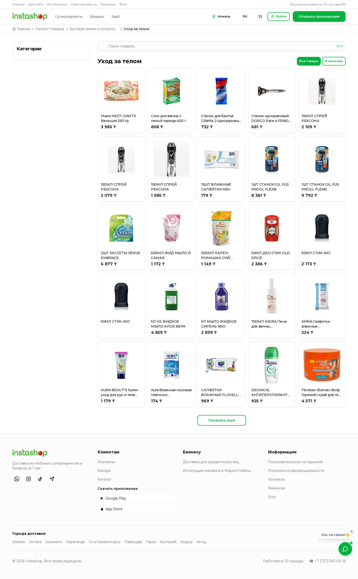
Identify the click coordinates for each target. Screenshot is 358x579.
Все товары (308, 61)
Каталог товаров (50, 29)
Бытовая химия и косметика (94, 29)
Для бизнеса (57, 4)
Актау (202, 542)
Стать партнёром (84, 4)
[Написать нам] (345, 549)
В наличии (334, 61)
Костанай (168, 542)
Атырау (186, 542)
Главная (18, 4)
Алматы (18, 542)
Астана (35, 542)
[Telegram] (51, 479)
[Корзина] (260, 16)
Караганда (75, 542)
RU (245, 16)
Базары (97, 16)
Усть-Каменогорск (105, 542)
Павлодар (133, 542)
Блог (123, 4)
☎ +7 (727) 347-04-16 (327, 561)
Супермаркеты (68, 16)
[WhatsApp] (16, 479)
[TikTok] (40, 479)
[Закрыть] (351, 531)
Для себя (35, 4)
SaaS (116, 16)
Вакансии (108, 4)
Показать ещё (221, 420)
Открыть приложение (319, 16)
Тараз (151, 542)
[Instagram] (28, 479)
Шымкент (53, 542)
